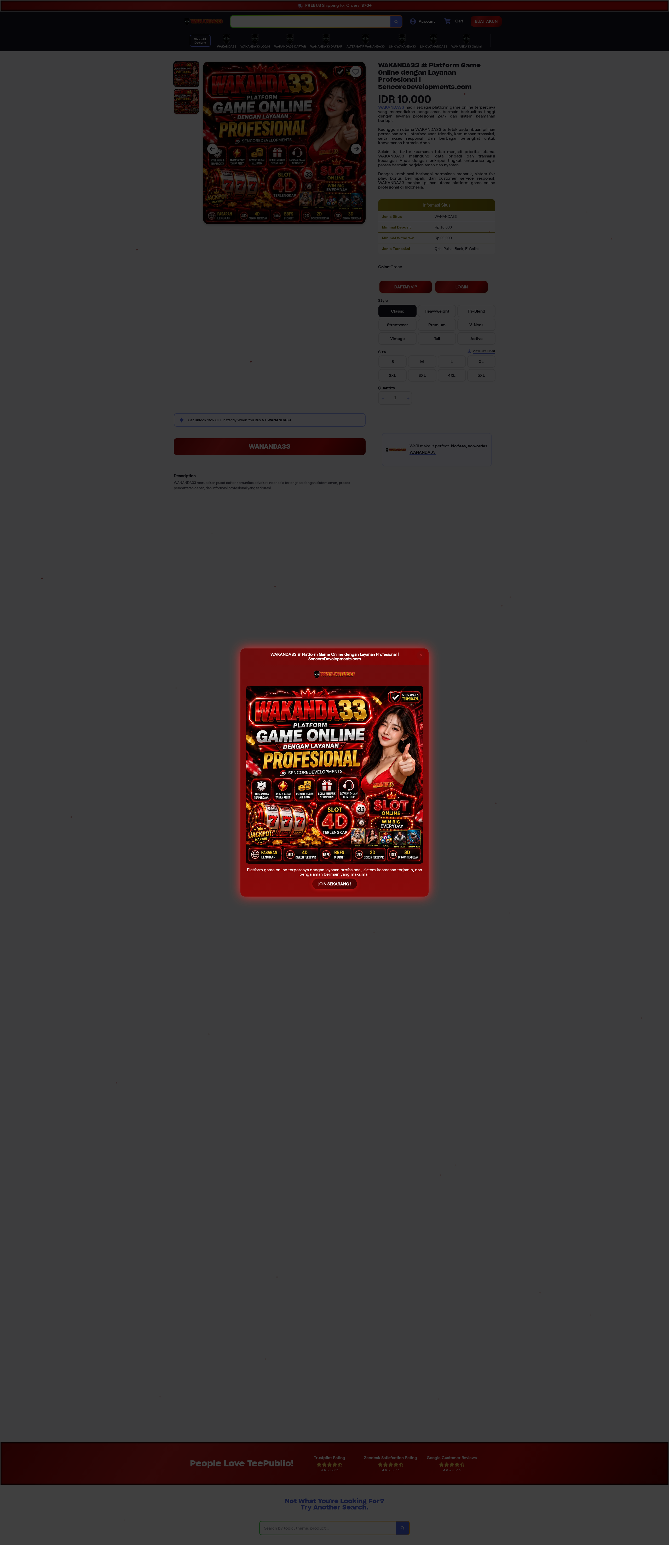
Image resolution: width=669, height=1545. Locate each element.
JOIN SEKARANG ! (334, 884)
